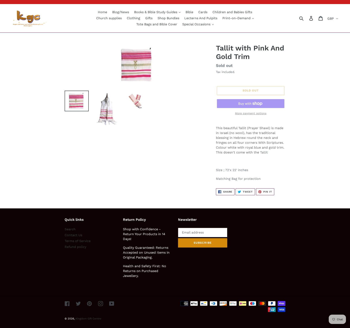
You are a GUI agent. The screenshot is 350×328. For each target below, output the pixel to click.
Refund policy (75, 247)
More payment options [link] (250, 113)
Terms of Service (78, 241)
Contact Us (73, 235)
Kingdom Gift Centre (88, 318)
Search (70, 229)
